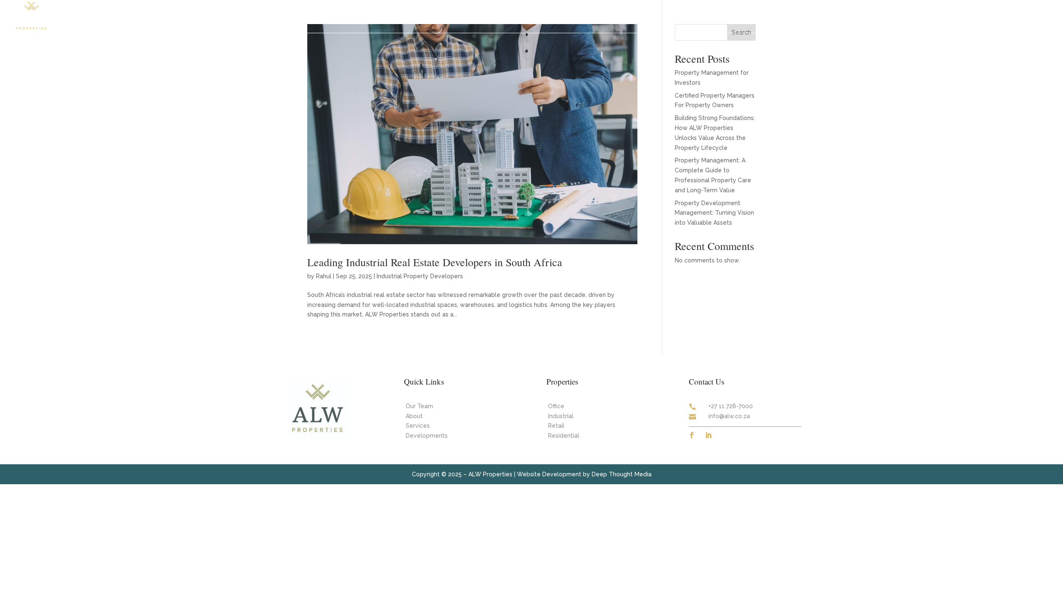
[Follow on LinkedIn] (708, 435)
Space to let (771, 15)
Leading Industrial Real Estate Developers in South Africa (434, 262)
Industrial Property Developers (420, 276)
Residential (563, 435)
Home (736, 15)
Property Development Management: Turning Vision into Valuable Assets (714, 213)
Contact (998, 15)
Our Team (912, 15)
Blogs (969, 15)
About (944, 15)
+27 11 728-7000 (730, 406)
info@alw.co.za (729, 416)
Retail (556, 425)
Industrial (560, 416)
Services (869, 15)
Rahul (323, 276)
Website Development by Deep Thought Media (584, 474)
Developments (819, 15)
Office (556, 406)
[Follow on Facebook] (691, 435)
